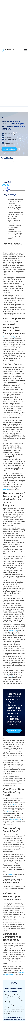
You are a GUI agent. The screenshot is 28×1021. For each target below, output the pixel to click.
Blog (3, 117)
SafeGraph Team (9, 143)
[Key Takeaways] (7, 189)
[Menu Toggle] (25, 50)
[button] (3, 185)
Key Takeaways (10, 195)
